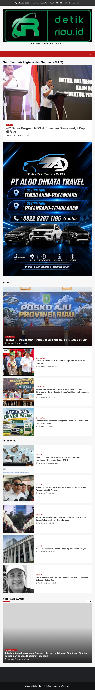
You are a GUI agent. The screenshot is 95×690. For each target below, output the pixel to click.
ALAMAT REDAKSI (40, 3)
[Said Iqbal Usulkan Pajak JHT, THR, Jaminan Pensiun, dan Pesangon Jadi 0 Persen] (18, 489)
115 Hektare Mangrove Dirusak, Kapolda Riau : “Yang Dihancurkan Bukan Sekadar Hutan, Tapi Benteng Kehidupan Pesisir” (62, 392)
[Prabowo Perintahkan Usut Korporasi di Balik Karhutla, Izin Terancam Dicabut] (47, 316)
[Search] (90, 54)
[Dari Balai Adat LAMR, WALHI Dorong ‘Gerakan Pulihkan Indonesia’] (18, 362)
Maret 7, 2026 (24, 136)
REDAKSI (75, 3)
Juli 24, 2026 (51, 426)
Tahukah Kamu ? (78, 650)
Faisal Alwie (12, 136)
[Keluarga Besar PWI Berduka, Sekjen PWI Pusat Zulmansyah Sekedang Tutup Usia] (18, 579)
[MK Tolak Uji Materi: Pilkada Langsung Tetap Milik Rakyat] (18, 549)
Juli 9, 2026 (51, 493)
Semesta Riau (10, 336)
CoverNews (52, 686)
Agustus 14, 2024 (84, 659)
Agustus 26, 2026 (53, 463)
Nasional (9, 125)
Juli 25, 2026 (51, 397)
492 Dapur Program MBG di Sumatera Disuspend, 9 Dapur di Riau (47, 130)
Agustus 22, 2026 (53, 366)
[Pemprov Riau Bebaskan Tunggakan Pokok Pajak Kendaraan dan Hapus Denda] (18, 422)
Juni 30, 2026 (52, 551)
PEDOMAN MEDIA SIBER (60, 3)
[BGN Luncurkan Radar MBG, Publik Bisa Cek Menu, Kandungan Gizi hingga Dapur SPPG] (18, 459)
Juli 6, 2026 (51, 523)
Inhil (69, 650)
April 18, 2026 (52, 583)
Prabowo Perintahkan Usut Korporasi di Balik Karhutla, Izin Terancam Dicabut (46, 340)
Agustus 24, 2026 (22, 343)
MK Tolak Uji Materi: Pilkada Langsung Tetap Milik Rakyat (61, 549)
